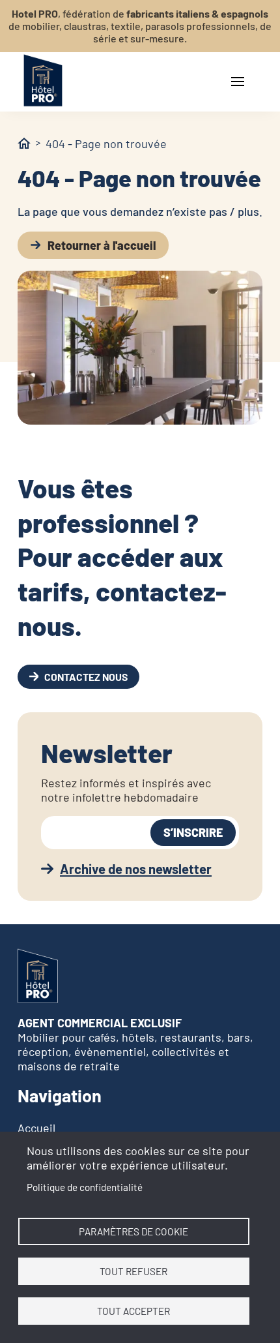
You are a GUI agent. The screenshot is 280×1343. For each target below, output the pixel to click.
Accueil (36, 1128)
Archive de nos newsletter (136, 869)
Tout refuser (133, 1271)
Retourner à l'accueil (102, 245)
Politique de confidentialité (85, 1187)
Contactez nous (86, 677)
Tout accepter (133, 1311)
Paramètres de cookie (133, 1231)
